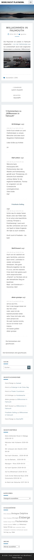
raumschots (18, 527)
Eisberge (24, 517)
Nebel (5, 527)
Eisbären (6, 521)
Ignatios (23, 34)
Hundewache (20, 395)
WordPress (27, 555)
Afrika (5, 513)
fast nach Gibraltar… (12, 455)
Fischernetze (21, 521)
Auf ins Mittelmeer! (11, 472)
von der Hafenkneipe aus (21, 44)
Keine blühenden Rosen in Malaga (16, 436)
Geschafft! (19, 419)
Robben (23, 527)
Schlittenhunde (19, 530)
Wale (13, 532)
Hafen (14, 524)
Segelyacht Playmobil (12, 2)
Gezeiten (6, 524)
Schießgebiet (7, 530)
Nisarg (19, 557)
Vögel (10, 532)
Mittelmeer (22, 524)
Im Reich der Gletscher (12, 482)
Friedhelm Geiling (18, 204)
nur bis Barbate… (11, 459)
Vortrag (6, 532)
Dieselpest (9, 518)
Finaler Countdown (17, 391)
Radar (14, 527)
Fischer (13, 521)
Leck (18, 524)
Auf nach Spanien (11, 467)
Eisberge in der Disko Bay (20, 387)
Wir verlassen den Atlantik (14, 449)
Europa (9, 521)
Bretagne (15, 513)
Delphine (24, 513)
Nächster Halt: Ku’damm (13, 442)
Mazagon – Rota (10, 463)
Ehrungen (15, 518)
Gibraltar (10, 524)
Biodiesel (9, 513)
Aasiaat (18, 383)
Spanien (25, 530)
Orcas (10, 527)
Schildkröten (13, 530)
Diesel (5, 518)
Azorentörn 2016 (12, 78)
